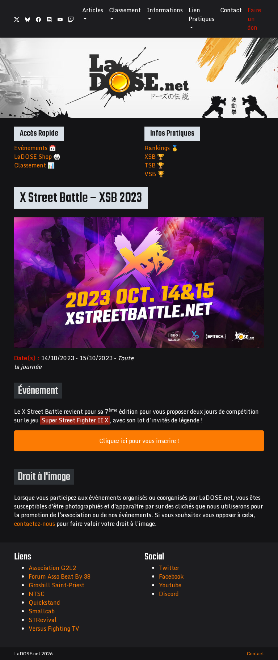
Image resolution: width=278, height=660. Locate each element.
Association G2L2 (52, 567)
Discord (169, 594)
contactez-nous (34, 523)
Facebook (171, 576)
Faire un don (254, 18)
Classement (125, 10)
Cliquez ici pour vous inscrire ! (139, 441)
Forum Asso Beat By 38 (60, 576)
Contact (231, 10)
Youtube (170, 585)
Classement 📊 (34, 165)
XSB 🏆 (154, 156)
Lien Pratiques (201, 14)
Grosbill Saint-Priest (56, 585)
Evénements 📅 (35, 148)
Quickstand (44, 602)
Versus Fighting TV (54, 628)
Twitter (169, 567)
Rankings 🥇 (161, 148)
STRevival (43, 620)
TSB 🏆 (154, 165)
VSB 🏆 (154, 174)
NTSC (37, 594)
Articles (92, 10)
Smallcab (42, 611)
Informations (165, 10)
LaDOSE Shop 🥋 (37, 156)
